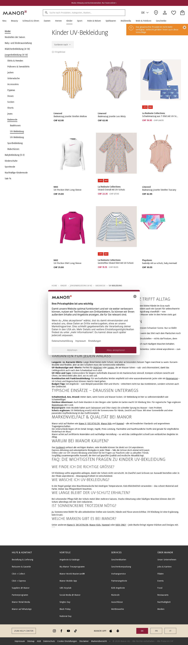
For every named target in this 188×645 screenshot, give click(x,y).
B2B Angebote (118, 588)
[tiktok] (75, 631)
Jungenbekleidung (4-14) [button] (81, 286)
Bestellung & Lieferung (22, 559)
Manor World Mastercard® (72, 574)
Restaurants (162, 595)
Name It (82, 423)
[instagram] (54, 631)
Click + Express (19, 581)
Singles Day (64, 602)
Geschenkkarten (118, 559)
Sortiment (60, 447)
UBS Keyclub (65, 588)
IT (170, 631)
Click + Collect (18, 574)
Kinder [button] (64, 286)
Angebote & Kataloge (69, 559)
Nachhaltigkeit (164, 602)
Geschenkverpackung (121, 566)
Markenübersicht (99, 641)
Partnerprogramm (20, 595)
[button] (5, 21)
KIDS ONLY (121, 525)
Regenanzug (172, 378)
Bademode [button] (100, 286)
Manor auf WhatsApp (22, 609)
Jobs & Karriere (164, 566)
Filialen (160, 574)
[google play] (118, 631)
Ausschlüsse (117, 602)
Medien (160, 609)
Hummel (120, 423)
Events (160, 581)
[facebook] (61, 631)
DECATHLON (93, 423)
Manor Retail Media (21, 602)
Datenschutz (49, 641)
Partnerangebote (119, 581)
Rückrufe (115, 595)
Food (159, 588)
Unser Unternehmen (166, 559)
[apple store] (111, 631)
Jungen (111, 367)
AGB (39, 641)
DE (143, 12)
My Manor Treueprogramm (72, 566)
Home (54, 286)
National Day (65, 616)
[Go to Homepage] (14, 12)
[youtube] (68, 631)
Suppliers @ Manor (21, 588)
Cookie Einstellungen (67, 641)
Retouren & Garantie (21, 566)
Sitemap (31, 641)
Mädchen (97, 367)
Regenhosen (58, 405)
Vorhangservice (118, 574)
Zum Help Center (23, 631)
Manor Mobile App (68, 581)
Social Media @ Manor (69, 595)
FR (156, 631)
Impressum (20, 641)
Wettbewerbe (117, 609)
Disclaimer (84, 641)
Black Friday (64, 609)
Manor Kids (106, 423)
